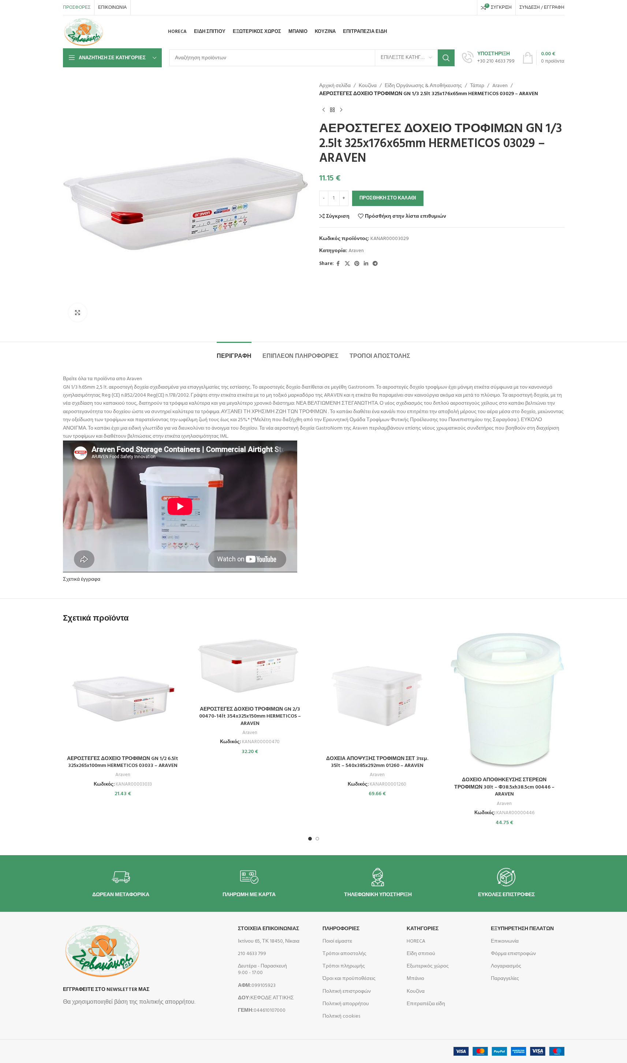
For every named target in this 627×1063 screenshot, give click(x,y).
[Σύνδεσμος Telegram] (375, 264)
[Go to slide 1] (310, 839)
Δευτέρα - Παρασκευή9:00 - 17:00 (262, 969)
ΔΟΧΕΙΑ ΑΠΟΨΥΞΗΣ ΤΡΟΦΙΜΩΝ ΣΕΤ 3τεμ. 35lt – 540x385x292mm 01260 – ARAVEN (377, 762)
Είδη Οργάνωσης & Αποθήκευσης (423, 86)
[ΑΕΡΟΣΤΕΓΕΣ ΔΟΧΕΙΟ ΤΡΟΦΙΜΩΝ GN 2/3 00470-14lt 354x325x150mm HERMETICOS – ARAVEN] (250, 667)
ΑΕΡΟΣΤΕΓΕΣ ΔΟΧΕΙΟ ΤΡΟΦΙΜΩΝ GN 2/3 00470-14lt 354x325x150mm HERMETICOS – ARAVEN (250, 716)
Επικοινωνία (505, 941)
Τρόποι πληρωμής (343, 966)
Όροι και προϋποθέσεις (349, 978)
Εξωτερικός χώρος (428, 966)
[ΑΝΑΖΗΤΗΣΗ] (446, 57)
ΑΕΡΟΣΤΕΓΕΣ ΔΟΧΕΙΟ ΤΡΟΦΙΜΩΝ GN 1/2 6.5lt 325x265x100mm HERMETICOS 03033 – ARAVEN (122, 762)
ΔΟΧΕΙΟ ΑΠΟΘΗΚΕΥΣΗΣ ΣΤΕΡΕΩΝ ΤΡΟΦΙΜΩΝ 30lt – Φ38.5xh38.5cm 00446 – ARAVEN (504, 787)
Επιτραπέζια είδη (426, 1004)
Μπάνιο (415, 978)
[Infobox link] (488, 57)
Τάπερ (477, 86)
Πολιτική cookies (341, 1016)
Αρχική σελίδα (335, 86)
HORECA (416, 941)
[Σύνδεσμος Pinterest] (357, 264)
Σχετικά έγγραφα (81, 579)
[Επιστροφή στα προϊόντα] (332, 110)
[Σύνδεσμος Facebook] (338, 264)
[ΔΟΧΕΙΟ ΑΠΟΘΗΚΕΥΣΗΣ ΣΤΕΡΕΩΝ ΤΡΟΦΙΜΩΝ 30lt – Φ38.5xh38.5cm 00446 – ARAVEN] (504, 702)
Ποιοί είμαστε (337, 941)
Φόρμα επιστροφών (513, 954)
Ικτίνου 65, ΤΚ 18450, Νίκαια (268, 941)
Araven (500, 86)
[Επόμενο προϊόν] (341, 110)
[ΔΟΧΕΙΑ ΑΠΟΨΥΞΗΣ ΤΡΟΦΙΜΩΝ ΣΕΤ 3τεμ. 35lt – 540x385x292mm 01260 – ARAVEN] (377, 692)
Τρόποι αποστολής (344, 954)
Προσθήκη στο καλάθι (387, 198)
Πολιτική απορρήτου (345, 1004)
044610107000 (261, 1010)
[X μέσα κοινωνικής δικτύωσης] (347, 264)
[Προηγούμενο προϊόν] (323, 110)
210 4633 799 (252, 954)
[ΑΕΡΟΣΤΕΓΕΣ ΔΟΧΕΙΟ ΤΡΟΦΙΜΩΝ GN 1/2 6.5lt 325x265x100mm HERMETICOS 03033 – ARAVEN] (123, 692)
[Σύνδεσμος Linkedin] (366, 264)
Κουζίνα (368, 86)
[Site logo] (83, 32)
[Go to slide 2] (317, 839)
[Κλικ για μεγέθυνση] (77, 312)
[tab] (234, 353)
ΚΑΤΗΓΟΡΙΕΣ (422, 929)
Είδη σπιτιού (421, 954)
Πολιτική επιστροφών (346, 991)
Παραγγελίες (505, 978)
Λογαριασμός (506, 966)
